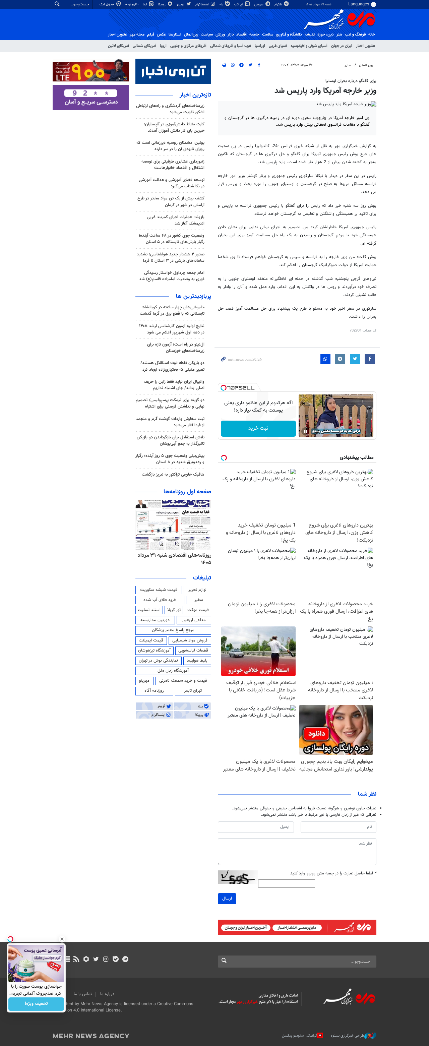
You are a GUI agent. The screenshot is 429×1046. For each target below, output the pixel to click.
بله (222, 4)
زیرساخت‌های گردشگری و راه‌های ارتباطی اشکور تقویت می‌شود (170, 109)
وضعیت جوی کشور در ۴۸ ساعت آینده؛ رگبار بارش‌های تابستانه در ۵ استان (171, 238)
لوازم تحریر (197, 590)
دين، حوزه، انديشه (319, 35)
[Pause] (305, 431)
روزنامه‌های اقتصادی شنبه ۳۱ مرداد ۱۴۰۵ (174, 559)
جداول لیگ (107, 4)
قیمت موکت (198, 610)
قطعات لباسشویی (193, 650)
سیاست (207, 35)
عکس (161, 35)
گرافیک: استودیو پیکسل (299, 1036)
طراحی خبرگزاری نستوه (347, 1036)
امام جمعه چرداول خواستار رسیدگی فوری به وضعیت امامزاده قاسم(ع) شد (171, 276)
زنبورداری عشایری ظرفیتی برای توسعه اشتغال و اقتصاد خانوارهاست (172, 164)
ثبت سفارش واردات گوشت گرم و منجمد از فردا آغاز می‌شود (170, 422)
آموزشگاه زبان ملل (173, 670)
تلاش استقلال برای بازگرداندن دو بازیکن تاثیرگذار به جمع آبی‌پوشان (170, 440)
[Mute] (315, 431)
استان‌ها (175, 35)
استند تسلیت (149, 610)
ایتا (145, 4)
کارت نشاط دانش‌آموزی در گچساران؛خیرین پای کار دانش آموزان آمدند (174, 127)
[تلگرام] (125, 960)
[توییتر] (96, 960)
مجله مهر (137, 35)
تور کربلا (174, 610)
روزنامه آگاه (154, 690)
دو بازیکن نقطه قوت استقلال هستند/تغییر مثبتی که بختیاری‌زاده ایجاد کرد (172, 366)
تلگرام (278, 4)
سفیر (198, 600)
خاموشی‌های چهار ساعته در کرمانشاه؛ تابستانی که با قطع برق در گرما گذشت (172, 310)
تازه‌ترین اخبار (195, 95)
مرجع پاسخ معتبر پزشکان (173, 630)
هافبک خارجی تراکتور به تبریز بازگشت (173, 474)
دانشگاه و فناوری (289, 35)
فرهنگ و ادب (355, 35)
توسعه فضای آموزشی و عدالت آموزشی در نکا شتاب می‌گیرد (171, 183)
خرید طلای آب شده (159, 600)
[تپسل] (223, 387)
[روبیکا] (86, 960)
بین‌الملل (191, 35)
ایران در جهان (341, 46)
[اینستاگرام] (106, 960)
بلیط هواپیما (197, 660)
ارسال (227, 898)
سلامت (267, 35)
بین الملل (366, 65)
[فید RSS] (76, 960)
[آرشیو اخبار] (66, 960)
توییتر (181, 4)
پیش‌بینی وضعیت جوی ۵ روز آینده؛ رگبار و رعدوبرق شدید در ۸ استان (169, 459)
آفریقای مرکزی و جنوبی (188, 46)
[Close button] (62, 939)
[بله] (115, 960)
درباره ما (107, 994)
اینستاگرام (202, 4)
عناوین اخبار (365, 46)
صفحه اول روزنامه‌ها (187, 492)
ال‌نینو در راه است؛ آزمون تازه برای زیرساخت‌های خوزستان (175, 347)
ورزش (220, 35)
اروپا (163, 46)
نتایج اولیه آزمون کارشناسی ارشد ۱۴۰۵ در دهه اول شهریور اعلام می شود (171, 329)
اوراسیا (260, 46)
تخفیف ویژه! (36, 1004)
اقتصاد (241, 35)
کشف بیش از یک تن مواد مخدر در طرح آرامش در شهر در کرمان (170, 201)
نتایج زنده (132, 4)
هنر (339, 35)
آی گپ (239, 4)
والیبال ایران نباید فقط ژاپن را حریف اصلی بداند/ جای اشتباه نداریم (174, 384)
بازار (231, 35)
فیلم (150, 35)
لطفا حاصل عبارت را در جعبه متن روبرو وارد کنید (333, 873)
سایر (348, 65)
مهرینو (144, 680)
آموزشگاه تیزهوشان (154, 650)
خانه (371, 35)
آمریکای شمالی (144, 46)
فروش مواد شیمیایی (189, 640)
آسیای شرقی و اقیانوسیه (309, 46)
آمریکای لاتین (118, 46)
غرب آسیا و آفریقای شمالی (230, 46)
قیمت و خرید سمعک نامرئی (183, 680)
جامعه (254, 35)
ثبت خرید (258, 428)
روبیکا (162, 4)
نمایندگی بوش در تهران (158, 660)
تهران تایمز (193, 690)
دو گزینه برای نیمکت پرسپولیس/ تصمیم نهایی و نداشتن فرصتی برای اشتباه (170, 403)
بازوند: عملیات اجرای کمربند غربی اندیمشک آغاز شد (175, 220)
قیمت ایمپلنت (151, 640)
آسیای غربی (278, 46)
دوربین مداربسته (155, 620)
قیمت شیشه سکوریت (158, 590)
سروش (259, 4)
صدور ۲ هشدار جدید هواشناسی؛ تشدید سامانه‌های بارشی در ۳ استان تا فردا (170, 257)
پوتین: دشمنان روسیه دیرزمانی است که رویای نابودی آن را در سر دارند (170, 145)
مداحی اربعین (194, 620)
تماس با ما (83, 994)
